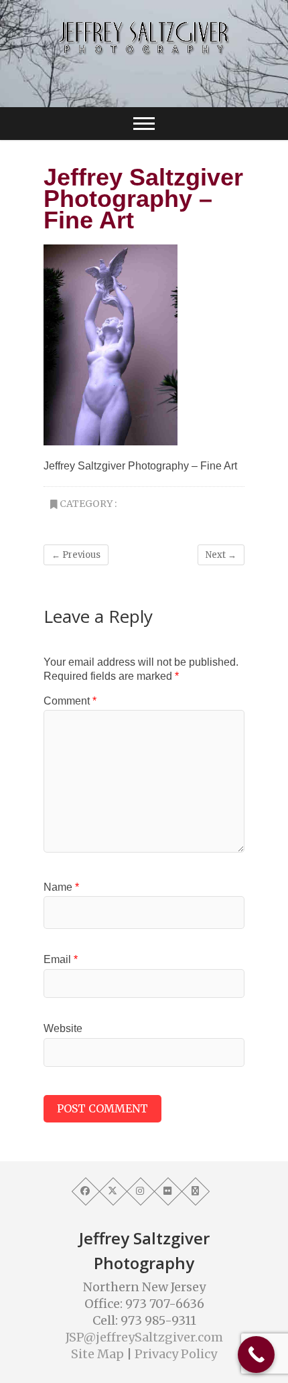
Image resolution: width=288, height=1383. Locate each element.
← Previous (76, 555)
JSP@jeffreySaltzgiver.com (144, 1337)
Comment (70, 701)
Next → (221, 555)
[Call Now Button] (256, 1354)
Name (61, 887)
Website (63, 1028)
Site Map (97, 1354)
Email (61, 959)
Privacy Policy (176, 1354)
